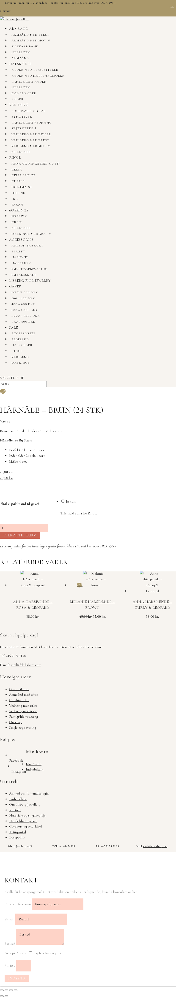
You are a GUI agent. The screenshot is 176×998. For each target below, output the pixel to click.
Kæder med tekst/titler (34, 70)
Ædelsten (20, 52)
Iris (15, 199)
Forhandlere (18, 799)
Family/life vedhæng (31, 122)
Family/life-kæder (29, 82)
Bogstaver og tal (28, 111)
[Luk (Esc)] (15, 990)
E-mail (9, 919)
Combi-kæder (23, 93)
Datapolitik (17, 837)
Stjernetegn (23, 128)
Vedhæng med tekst (30, 140)
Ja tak (70, 501)
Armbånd (18, 29)
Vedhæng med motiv (30, 146)
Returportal (17, 832)
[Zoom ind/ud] (2, 990)
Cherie (18, 181)
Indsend (16, 978)
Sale (13, 327)
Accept (10, 953)
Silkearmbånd (24, 46)
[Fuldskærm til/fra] (6, 990)
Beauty (18, 251)
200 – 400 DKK (23, 298)
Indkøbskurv (35, 769)
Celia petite (23, 175)
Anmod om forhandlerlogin (29, 793)
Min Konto (33, 764)
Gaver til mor (19, 689)
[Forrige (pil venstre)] (2, 996)
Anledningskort (27, 245)
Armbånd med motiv (30, 40)
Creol (17, 222)
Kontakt (15, 810)
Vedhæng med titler (31, 134)
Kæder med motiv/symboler (38, 76)
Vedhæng (18, 105)
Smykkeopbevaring (29, 269)
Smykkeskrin (23, 275)
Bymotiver (21, 117)
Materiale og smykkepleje (27, 815)
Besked (10, 943)
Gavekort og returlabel (25, 826)
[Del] (11, 990)
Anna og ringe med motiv (35, 163)
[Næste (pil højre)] (6, 996)
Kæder (17, 99)
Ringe (15, 157)
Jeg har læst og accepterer (53, 953)
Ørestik (19, 216)
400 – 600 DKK (23, 304)
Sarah (17, 204)
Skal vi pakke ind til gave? (19, 503)
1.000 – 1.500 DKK (25, 316)
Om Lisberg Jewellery (24, 804)
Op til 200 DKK (24, 292)
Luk (172, 6)
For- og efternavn (18, 904)
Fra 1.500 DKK (23, 322)
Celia (16, 169)
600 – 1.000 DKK (24, 310)
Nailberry (21, 263)
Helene (18, 193)
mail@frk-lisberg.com (26, 665)
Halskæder (20, 64)
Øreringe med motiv (31, 234)
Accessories (21, 240)
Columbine (21, 187)
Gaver (15, 286)
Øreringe (18, 210)
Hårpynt (20, 257)
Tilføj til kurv (20, 535)
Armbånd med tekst (30, 35)
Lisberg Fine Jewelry (30, 281)
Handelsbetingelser (23, 821)
